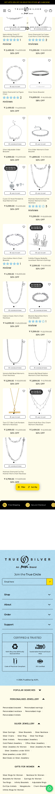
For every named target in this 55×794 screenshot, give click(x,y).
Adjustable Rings (39, 782)
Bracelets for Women (12, 779)
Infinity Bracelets (22, 782)
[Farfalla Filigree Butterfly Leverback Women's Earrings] (40, 240)
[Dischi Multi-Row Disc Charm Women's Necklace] (40, 404)
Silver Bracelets (25, 732)
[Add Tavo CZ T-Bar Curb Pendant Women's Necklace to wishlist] (23, 391)
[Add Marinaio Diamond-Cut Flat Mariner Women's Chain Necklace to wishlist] (49, 167)
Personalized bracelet (12, 708)
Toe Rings (7, 782)
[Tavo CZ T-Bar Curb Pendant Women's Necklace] (15, 404)
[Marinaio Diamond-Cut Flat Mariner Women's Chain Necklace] (40, 180)
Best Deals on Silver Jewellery (16, 758)
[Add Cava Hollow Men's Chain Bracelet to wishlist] (23, 226)
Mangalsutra (25, 786)
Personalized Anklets (12, 715)
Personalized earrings (33, 708)
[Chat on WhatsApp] (49, 788)
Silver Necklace (41, 732)
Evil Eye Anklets (9, 786)
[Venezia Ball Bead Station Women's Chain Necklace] (40, 355)
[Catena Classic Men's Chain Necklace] (15, 297)
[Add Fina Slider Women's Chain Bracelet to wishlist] (49, 118)
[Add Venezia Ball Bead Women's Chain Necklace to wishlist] (23, 341)
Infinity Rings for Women (13, 790)
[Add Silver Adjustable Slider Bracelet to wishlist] (23, 118)
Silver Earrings (9, 732)
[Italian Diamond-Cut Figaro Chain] (15, 73)
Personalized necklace (12, 711)
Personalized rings (33, 711)
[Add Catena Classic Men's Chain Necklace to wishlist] (23, 284)
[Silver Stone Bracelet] (40, 73)
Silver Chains (8, 736)
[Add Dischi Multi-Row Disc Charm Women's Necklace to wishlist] (49, 391)
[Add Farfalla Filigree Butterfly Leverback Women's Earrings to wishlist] (49, 226)
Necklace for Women (35, 775)
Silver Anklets (9, 739)
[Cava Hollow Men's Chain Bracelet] (15, 240)
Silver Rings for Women (13, 775)
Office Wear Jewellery (35, 743)
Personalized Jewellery (28, 739)
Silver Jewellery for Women (15, 747)
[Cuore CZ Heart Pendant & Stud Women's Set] (15, 180)
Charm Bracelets (41, 786)
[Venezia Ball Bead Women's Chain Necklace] (15, 355)
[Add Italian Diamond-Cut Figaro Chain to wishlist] (23, 60)
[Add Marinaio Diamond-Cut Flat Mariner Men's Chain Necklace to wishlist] (23, 440)
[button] (13, 25)
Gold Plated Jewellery (12, 743)
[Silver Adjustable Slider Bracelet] (15, 131)
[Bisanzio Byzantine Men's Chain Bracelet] (40, 297)
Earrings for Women (33, 779)
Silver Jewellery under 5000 (17, 751)
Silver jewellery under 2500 (15, 754)
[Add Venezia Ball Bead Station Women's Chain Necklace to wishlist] (49, 341)
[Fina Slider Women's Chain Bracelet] (40, 131)
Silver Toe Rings (36, 736)
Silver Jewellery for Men (40, 747)
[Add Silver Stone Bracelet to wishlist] (49, 60)
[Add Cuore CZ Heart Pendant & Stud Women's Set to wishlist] (23, 167)
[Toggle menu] (4, 10)
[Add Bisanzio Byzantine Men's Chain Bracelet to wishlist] (49, 284)
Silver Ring (22, 736)
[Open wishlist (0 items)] (45, 10)
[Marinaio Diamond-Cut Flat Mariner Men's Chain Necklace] (15, 453)
